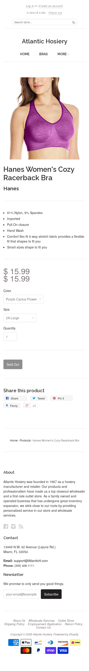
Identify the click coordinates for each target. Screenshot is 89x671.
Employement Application (45, 624)
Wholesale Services (42, 620)
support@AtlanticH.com (31, 560)
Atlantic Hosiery (44, 41)
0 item (36, 12)
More (62, 54)
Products (25, 440)
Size (6, 309)
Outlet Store (66, 620)
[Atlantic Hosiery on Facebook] (5, 526)
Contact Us (43, 627)
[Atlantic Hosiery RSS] (21, 526)
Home (24, 54)
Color (7, 290)
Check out (55, 12)
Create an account (51, 6)
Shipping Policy (14, 624)
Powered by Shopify (65, 634)
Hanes (11, 188)
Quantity (9, 328)
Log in (30, 6)
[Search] (73, 22)
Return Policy (74, 624)
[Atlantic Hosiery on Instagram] (13, 526)
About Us (19, 620)
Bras (43, 54)
